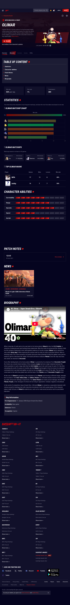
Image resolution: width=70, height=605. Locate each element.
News (6, 76)
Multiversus (6, 525)
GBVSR (4, 456)
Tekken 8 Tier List (6, 435)
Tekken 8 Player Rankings (8, 432)
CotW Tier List (39, 445)
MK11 (3, 552)
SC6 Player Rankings (40, 500)
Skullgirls (5, 511)
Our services (5, 584)
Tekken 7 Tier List (40, 476)
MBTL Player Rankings (7, 541)
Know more (15, 36)
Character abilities (11, 69)
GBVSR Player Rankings (7, 459)
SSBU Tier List (5, 476)
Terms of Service (6, 581)
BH (36, 484)
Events (46, 581)
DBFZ (3, 484)
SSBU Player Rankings (7, 473)
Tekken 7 (38, 470)
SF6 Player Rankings (40, 432)
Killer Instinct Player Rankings (43, 514)
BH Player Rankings (40, 487)
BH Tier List (38, 490)
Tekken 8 (5, 429)
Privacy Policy (16, 581)
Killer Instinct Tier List (41, 517)
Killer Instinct (40, 511)
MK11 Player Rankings (7, 555)
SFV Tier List (38, 544)
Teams (58, 581)
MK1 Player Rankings (41, 459)
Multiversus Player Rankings (8, 528)
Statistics (8, 66)
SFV (37, 538)
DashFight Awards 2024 (41, 555)
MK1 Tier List (39, 462)
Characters (65, 581)
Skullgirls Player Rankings (8, 514)
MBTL (3, 538)
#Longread (22, 289)
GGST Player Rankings (7, 500)
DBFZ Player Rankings (7, 487)
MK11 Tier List (5, 558)
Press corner (14, 584)
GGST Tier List (5, 503)
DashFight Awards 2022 (41, 561)
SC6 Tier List (39, 503)
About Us (22, 584)
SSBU (3, 470)
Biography (8, 79)
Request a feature (31, 584)
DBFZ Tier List (5, 490)
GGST (3, 497)
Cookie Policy (25, 581)
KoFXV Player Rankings (41, 528)
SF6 (37, 429)
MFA (13, 177)
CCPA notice (34, 581)
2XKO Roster (5, 445)
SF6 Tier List (38, 435)
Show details (58, 257)
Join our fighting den (12, 567)
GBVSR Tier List (5, 462)
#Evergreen (14, 289)
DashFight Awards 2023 (41, 558)
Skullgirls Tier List (6, 517)
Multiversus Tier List (7, 531)
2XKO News (5, 448)
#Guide (7, 289)
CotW (37, 442)
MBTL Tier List (5, 544)
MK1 (37, 456)
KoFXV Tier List (39, 531)
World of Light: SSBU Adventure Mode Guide (16, 271)
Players (52, 581)
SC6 (37, 497)
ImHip (14, 184)
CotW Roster (39, 448)
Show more (5, 438)
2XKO (3, 442)
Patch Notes (9, 72)
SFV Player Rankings (40, 541)
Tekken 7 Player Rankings (42, 473)
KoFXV (37, 525)
